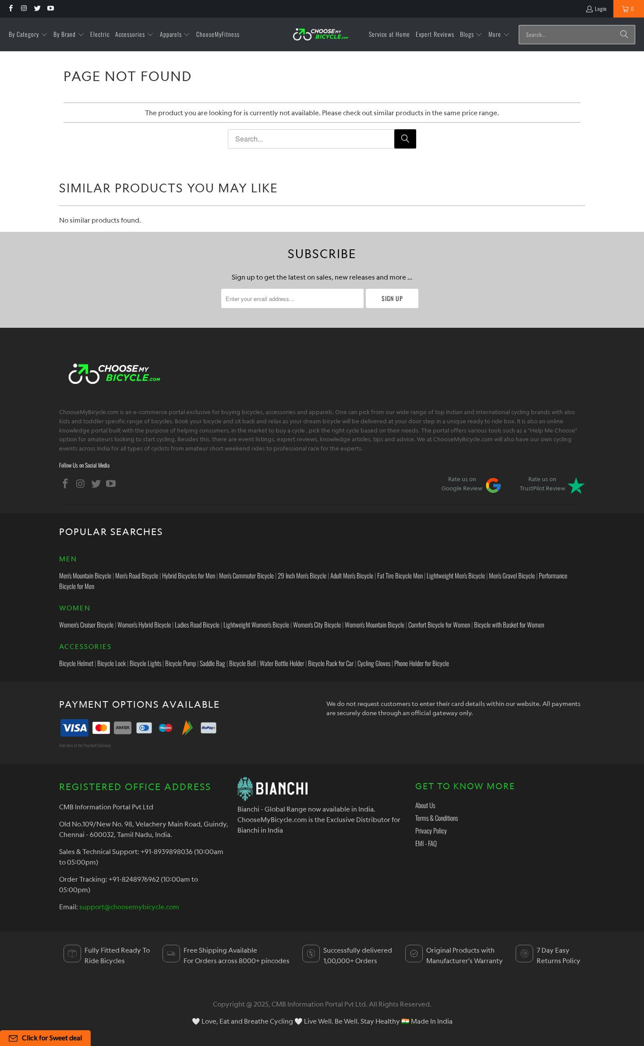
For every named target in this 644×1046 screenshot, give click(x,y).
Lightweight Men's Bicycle (456, 575)
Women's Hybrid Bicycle (144, 624)
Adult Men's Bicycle (351, 575)
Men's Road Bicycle (136, 575)
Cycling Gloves (373, 663)
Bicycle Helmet (76, 663)
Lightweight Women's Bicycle (256, 624)
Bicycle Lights (145, 663)
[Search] (624, 34)
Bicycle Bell (242, 663)
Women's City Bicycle (317, 624)
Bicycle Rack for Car (331, 663)
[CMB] (320, 34)
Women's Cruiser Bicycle (86, 624)
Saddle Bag (212, 663)
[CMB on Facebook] (10, 8)
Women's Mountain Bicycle (374, 624)
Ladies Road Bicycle (197, 624)
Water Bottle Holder (282, 663)
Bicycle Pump (180, 663)
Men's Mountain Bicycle (85, 575)
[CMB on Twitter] (37, 8)
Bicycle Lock (111, 663)
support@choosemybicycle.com (129, 907)
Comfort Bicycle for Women (439, 624)
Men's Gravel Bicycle (512, 575)
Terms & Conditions (436, 818)
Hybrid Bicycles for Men (188, 575)
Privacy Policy (431, 830)
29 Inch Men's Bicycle (302, 575)
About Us (425, 805)
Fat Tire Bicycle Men (400, 575)
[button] (28, 35)
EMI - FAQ (426, 843)
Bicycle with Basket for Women (509, 624)
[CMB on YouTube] (50, 8)
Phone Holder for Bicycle (421, 663)
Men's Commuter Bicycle (246, 575)
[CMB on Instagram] (23, 8)
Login (601, 8)
